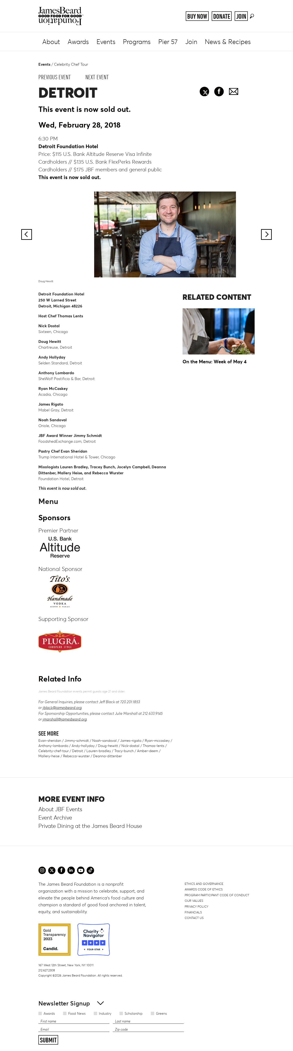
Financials (193, 912)
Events (106, 42)
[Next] (266, 234)
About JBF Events (60, 809)
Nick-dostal (130, 746)
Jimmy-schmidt (77, 740)
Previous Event (54, 77)
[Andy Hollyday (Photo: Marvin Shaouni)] (146, 234)
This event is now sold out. (69, 177)
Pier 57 (168, 42)
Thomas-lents (153, 746)
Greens (161, 1013)
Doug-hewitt (108, 746)
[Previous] (26, 234)
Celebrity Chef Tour (71, 64)
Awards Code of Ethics (204, 889)
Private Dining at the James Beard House (90, 826)
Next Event (97, 77)
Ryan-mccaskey (157, 740)
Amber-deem (147, 751)
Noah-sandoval (104, 740)
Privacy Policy (196, 906)
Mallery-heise (49, 756)
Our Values (194, 901)
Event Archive (55, 817)
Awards (78, 42)
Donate (221, 16)
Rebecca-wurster (76, 756)
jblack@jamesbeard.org (62, 707)
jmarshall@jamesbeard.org (65, 719)
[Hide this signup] (99, 1003)
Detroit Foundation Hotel (68, 146)
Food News (77, 1013)
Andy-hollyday (83, 746)
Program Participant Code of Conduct (217, 895)
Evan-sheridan (49, 740)
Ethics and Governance (204, 884)
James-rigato (130, 740)
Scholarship (134, 1013)
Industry (105, 1013)
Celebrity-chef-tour (53, 751)
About (51, 42)
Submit (48, 1040)
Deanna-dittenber (107, 756)
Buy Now (197, 16)
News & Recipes (228, 42)
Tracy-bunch (124, 751)
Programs (137, 42)
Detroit (77, 751)
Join (241, 16)
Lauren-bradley (98, 751)
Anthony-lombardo (53, 746)
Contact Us (194, 918)
